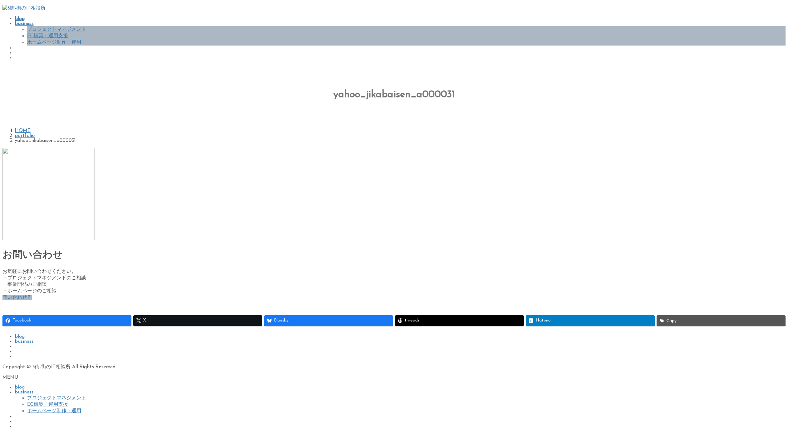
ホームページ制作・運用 (54, 42)
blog (20, 336)
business (24, 341)
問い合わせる (17, 297)
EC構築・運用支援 (47, 36)
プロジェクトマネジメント (56, 29)
